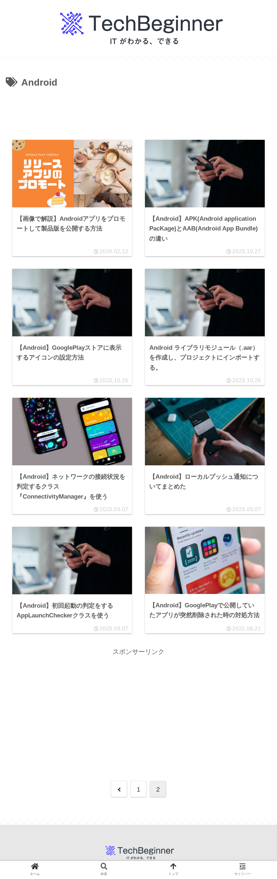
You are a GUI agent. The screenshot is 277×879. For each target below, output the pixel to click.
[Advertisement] (138, 110)
